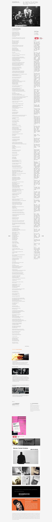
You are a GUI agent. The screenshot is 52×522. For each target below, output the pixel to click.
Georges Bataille (36, 56)
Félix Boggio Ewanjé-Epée (37, 106)
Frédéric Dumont (36, 100)
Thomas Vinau (37, 237)
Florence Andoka (38, 47)
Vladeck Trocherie (36, 231)
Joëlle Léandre (38, 156)
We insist (35, 241)
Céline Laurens (37, 154)
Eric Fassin (38, 108)
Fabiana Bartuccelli (38, 55)
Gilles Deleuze (35, 92)
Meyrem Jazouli (36, 140)
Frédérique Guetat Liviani (37, 122)
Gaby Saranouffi (37, 217)
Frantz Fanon (35, 108)
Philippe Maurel (37, 167)
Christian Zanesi (36, 243)
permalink (37, 34)
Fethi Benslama (38, 59)
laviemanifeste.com (15, 1)
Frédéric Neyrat (36, 182)
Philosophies (36, 2)
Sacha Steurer (38, 225)
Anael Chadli (38, 248)
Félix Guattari (38, 121)
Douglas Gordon (38, 118)
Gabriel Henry (37, 127)
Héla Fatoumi (36, 109)
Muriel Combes (38, 83)
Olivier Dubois (37, 99)
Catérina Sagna (35, 215)
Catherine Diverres (36, 97)
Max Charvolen (38, 77)
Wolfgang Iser (35, 135)
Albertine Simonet (36, 222)
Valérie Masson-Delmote (37, 166)
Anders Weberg (38, 240)
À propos (34, 3)
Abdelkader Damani (36, 89)
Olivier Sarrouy (35, 218)
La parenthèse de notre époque (16, 352)
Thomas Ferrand (36, 111)
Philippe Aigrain (36, 43)
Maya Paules (36, 255)
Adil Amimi (35, 46)
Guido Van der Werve (36, 233)
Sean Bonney (35, 64)
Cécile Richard (37, 207)
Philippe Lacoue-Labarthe (37, 149)
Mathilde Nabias (36, 180)
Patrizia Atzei (35, 50)
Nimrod (37, 183)
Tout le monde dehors (35, 403)
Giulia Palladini (35, 191)
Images (24, 2)
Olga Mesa (35, 169)
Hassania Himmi (36, 129)
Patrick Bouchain (36, 69)
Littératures (26, 2)
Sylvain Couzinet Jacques (37, 249)
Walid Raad (35, 204)
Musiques (29, 2)
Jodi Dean (38, 90)
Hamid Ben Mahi (36, 163)
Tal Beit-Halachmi (37, 60)
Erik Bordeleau (36, 67)
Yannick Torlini (37, 230)
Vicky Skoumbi (37, 221)
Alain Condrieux (36, 84)
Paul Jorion (37, 141)
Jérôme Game (35, 116)
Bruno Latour (35, 153)
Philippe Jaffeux (36, 138)
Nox (36, 184)
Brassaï (39, 69)
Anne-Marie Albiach (38, 44)
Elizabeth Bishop (38, 63)
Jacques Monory (36, 173)
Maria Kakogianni (36, 144)
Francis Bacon (36, 52)
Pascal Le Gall (36, 157)
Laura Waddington (36, 239)
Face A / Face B (26, 3)
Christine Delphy (38, 93)
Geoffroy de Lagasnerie (36, 150)
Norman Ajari (37, 42)
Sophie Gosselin (36, 119)
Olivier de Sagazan (36, 214)
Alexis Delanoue (37, 250)
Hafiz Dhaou (38, 95)
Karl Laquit (38, 152)
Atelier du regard (31, 3)
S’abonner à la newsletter (25, 4)
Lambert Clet (38, 80)
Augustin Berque (36, 62)
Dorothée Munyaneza (36, 177)
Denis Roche (35, 208)
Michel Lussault (35, 159)
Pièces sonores (32, 2)
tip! (36, 38)
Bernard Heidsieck (36, 128)
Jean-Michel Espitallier (36, 105)
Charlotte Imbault (36, 134)
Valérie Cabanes (36, 73)
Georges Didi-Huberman (36, 96)
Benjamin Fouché (36, 113)
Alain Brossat (35, 70)
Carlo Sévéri (35, 220)
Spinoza (36, 224)
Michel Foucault (38, 112)
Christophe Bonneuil (38, 66)
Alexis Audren (37, 49)
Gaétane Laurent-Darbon (37, 252)
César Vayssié (36, 234)
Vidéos (24, 3)
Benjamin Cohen (36, 82)
